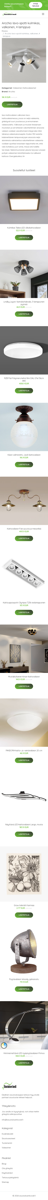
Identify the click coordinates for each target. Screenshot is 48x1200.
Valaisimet (17, 88)
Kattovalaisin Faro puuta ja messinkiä (24, 528)
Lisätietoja (12, 104)
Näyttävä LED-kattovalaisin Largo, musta (24, 824)
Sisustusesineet (8, 1138)
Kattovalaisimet (29, 88)
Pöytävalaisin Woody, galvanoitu (24, 979)
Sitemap (5, 1182)
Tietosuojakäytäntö (10, 1177)
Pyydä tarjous (35, 5)
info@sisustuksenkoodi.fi (12, 1120)
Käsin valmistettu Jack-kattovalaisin (24, 455)
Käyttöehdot (7, 1173)
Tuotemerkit (7, 1143)
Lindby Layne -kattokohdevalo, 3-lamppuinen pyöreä (24, 303)
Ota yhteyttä (7, 1168)
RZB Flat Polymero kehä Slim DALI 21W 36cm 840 (24, 379)
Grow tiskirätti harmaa (24, 905)
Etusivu (5, 31)
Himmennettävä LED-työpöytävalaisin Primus (24, 1053)
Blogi (4, 1164)
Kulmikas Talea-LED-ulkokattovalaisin (24, 227)
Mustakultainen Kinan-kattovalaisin (24, 676)
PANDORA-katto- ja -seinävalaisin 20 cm (24, 750)
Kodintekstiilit (7, 1134)
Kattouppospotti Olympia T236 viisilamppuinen (24, 602)
